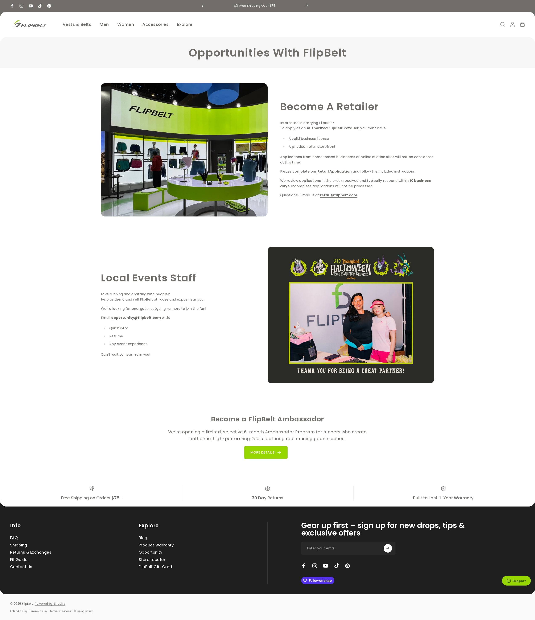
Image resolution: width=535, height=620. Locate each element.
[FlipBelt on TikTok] (336, 565)
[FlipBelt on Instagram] (314, 565)
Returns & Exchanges (30, 552)
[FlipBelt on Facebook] (303, 565)
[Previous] (203, 6)
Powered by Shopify (50, 604)
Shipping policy (83, 611)
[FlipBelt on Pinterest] (347, 565)
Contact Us (21, 567)
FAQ (14, 538)
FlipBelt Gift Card (155, 567)
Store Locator (152, 559)
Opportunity (150, 552)
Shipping (18, 545)
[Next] (306, 6)
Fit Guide (18, 559)
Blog (143, 538)
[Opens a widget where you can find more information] (516, 581)
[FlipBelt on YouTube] (325, 565)
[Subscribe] (388, 548)
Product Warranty (156, 545)
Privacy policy (38, 611)
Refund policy (18, 611)
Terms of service (60, 611)
